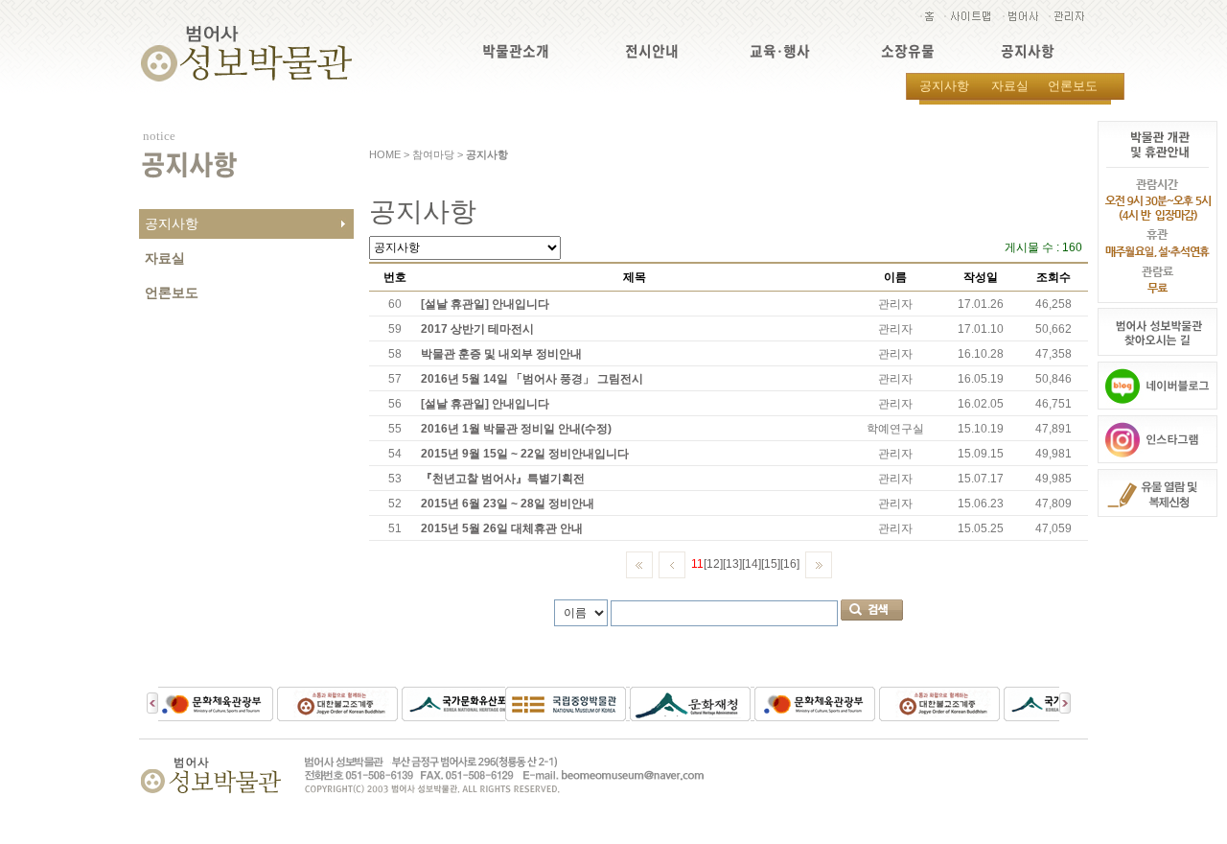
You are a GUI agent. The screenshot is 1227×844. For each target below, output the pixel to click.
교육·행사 (780, 51)
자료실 (1010, 86)
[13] (732, 564)
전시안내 (652, 51)
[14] (751, 564)
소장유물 (908, 51)
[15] (770, 564)
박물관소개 (515, 51)
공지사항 (1027, 51)
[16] (789, 564)
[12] (713, 564)
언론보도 (1073, 86)
